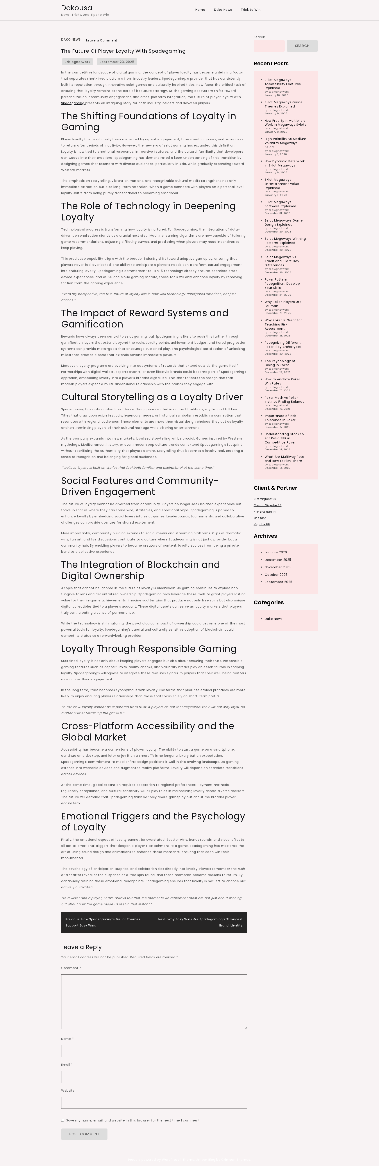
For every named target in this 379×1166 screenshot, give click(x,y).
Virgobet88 (262, 524)
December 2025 (278, 559)
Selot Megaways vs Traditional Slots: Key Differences (282, 261)
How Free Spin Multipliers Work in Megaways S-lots (285, 122)
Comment (71, 968)
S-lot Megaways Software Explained (281, 204)
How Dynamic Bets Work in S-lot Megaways (285, 163)
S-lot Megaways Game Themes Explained (284, 104)
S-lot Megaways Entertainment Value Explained (282, 183)
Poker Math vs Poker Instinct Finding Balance (285, 399)
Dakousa (76, 8)
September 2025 (278, 582)
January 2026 (276, 552)
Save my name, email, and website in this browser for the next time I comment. (133, 1120)
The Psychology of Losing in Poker (280, 363)
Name (67, 1039)
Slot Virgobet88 (265, 499)
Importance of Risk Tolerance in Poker (280, 418)
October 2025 (276, 574)
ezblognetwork (77, 62)
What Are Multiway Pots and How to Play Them (284, 458)
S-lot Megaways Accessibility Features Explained (283, 83)
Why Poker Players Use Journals (283, 304)
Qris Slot (260, 518)
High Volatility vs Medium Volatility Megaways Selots (286, 143)
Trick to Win (251, 9)
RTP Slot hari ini (265, 511)
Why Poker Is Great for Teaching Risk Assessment (283, 324)
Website (68, 1090)
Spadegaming (73, 103)
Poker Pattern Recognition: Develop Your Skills (282, 283)
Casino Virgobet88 (268, 505)
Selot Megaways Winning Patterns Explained (285, 240)
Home (200, 9)
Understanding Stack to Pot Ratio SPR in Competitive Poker (284, 438)
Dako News (223, 9)
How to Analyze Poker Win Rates (282, 381)
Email (67, 1064)
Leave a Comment (102, 40)
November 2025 (278, 567)
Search (259, 37)
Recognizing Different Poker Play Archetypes (283, 344)
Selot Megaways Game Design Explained (284, 222)
